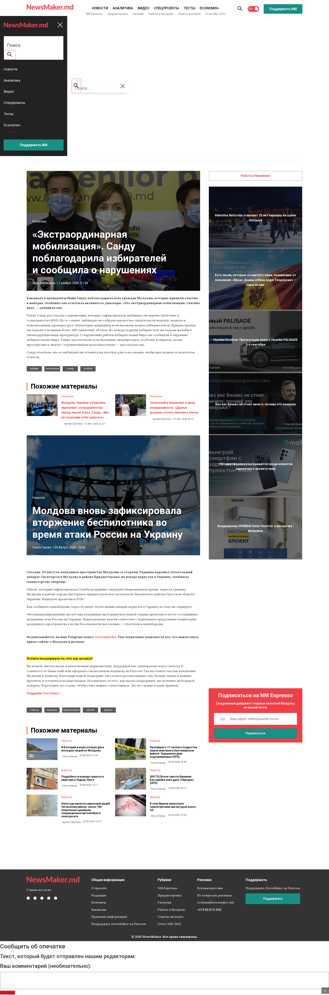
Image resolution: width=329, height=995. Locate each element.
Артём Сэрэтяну (73, 423)
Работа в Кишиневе (255, 176)
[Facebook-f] (28, 898)
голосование (52, 368)
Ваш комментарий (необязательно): (45, 966)
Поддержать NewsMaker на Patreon (118, 924)
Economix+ (209, 8)
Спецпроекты (166, 8)
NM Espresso (94, 14)
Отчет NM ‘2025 (215, 14)
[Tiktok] (48, 898)
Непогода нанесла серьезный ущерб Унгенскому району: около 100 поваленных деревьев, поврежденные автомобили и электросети (85, 810)
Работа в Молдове (161, 14)
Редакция (98, 895)
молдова (52, 710)
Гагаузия (138, 14)
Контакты (98, 902)
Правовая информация (109, 917)
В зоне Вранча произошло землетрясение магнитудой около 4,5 (173, 807)
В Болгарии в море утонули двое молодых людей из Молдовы (82, 749)
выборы (34, 368)
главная (34, 710)
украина (108, 710)
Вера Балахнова (43, 283)
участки (88, 368)
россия (90, 710)
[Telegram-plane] (55, 898)
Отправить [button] (7, 993)
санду (70, 368)
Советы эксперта (189, 14)
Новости (100, 8)
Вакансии (98, 909)
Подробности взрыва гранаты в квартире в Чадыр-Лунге (82, 778)
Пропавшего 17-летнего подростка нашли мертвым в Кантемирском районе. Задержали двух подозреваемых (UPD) (173, 752)
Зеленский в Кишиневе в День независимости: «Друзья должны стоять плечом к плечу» (174, 407)
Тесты (189, 8)
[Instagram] (41, 898)
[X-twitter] (35, 898)
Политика (39, 221)
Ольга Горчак (41, 547)
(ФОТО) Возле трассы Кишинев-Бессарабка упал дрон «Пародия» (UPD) (172, 780)
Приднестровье (117, 14)
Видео (143, 8)
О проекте (99, 888)
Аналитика (123, 8)
